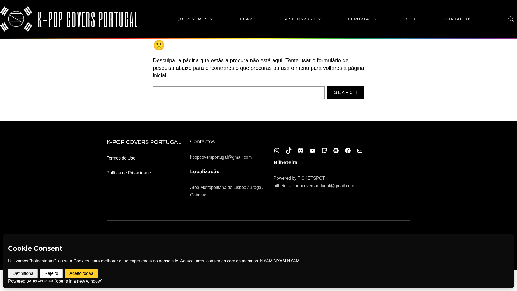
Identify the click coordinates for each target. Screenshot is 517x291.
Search (346, 92)
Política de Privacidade (129, 173)
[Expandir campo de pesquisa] (511, 19)
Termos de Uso (121, 158)
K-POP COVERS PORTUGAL (88, 19)
